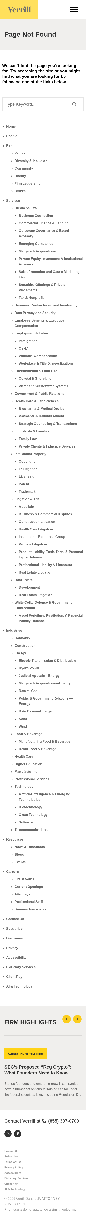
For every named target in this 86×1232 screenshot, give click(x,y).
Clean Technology (33, 815)
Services (13, 200)
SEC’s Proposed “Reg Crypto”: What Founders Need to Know (37, 1069)
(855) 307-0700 (63, 1121)
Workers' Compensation (38, 356)
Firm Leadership (27, 183)
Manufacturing (26, 771)
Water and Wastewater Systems (43, 386)
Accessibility (16, 957)
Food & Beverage (28, 734)
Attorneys (22, 894)
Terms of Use (12, 1162)
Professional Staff (29, 902)
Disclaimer (14, 938)
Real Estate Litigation (35, 572)
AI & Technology (19, 986)
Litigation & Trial (27, 499)
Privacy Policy (13, 1167)
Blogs (19, 854)
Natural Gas (28, 691)
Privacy (12, 948)
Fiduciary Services (21, 967)
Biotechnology (30, 807)
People (11, 136)
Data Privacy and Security (35, 313)
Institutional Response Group (42, 537)
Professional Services (32, 779)
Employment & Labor (31, 333)
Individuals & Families (32, 431)
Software (26, 822)
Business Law (26, 208)
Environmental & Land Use (36, 371)
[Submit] (74, 104)
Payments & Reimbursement (41, 416)
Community (24, 168)
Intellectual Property (30, 454)
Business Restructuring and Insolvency (46, 305)
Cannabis (22, 638)
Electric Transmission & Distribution (47, 660)
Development (29, 587)
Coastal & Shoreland (35, 378)
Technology (24, 786)
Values (20, 153)
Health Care (24, 756)
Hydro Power (29, 668)
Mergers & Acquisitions (37, 251)
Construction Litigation (37, 521)
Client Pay (14, 977)
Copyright (27, 461)
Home (11, 126)
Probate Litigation (33, 544)
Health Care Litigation (36, 529)
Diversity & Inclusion (31, 161)
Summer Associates (30, 909)
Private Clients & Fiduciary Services (47, 446)
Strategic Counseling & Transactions (48, 424)
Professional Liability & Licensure (45, 565)
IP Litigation (28, 469)
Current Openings (29, 887)
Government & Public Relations (39, 393)
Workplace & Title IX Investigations (46, 363)
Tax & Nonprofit (31, 298)
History (20, 176)
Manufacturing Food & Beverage (44, 741)
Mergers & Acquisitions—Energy (45, 683)
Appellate (26, 506)
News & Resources (30, 847)
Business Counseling (36, 215)
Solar (23, 719)
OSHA (24, 348)
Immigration (28, 341)
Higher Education (28, 764)
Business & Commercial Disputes (45, 514)
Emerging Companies (36, 244)
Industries (14, 630)
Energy (20, 653)
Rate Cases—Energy (35, 711)
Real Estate (24, 580)
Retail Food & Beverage (37, 749)
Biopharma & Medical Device (41, 408)
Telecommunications (31, 830)
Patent (24, 484)
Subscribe (14, 928)
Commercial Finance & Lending (44, 223)
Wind (23, 726)
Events (20, 862)
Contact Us (15, 919)
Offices (20, 191)
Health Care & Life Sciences (37, 401)
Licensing (26, 476)
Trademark (27, 491)
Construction (25, 645)
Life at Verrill (24, 879)
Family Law (28, 439)
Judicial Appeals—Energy (39, 676)
